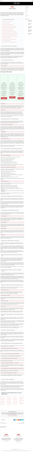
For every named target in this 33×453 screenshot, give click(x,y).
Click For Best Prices (4, 98)
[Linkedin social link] (20, 420)
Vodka (16, 4)
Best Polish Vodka (9, 396)
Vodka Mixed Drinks (6, 435)
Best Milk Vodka (15, 399)
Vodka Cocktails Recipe (30, 34)
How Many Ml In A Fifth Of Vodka (30, 21)
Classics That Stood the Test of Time (6, 23)
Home (14, 4)
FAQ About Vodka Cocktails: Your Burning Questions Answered (9, 39)
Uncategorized (26, 15)
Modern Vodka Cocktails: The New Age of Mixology (7, 24)
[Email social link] (17, 420)
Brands (26, 9)
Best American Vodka (2, 402)
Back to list (12, 422)
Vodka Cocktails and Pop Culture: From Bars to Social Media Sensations (10, 33)
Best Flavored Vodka (9, 399)
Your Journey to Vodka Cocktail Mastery (6, 40)
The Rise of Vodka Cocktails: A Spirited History (7, 21)
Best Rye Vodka (15, 396)
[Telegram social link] (23, 420)
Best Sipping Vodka (9, 398)
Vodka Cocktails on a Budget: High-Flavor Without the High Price (9, 27)
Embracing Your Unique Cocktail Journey (6, 37)
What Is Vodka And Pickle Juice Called (30, 31)
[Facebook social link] (14, 420)
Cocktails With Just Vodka (30, 24)
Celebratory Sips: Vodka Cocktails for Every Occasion (8, 30)
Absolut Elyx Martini (12, 91)
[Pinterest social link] (18, 420)
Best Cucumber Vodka (21, 396)
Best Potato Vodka (2, 396)
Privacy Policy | (19, 449)
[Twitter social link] (15, 420)
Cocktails (18, 4)
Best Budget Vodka (2, 399)
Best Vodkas (26, 8)
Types (26, 14)
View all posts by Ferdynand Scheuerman (12, 415)
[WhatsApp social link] (22, 420)
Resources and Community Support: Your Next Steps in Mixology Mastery (10, 36)
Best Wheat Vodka (15, 398)
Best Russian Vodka (2, 398)
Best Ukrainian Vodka (9, 402)
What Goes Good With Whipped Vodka (30, 27)
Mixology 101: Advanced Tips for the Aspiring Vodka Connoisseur (9, 34)
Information (26, 11)
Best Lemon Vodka (15, 402)
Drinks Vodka (18, 435)
